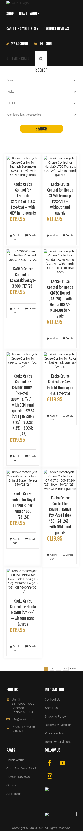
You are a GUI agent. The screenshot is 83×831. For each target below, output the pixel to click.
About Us (51, 708)
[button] (41, 58)
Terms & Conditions (58, 741)
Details (32, 235)
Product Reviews (18, 777)
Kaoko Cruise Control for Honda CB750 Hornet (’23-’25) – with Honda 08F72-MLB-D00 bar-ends (60, 298)
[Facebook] (49, 763)
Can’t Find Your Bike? (21, 768)
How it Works (15, 760)
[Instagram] (49, 776)
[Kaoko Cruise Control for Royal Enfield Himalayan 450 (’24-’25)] (60, 360)
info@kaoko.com (23, 719)
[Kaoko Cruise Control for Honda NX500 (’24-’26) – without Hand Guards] (23, 581)
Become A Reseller (58, 724)
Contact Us (52, 699)
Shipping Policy (55, 716)
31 (65, 668)
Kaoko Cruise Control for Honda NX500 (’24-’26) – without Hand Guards (23, 612)
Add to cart (16, 237)
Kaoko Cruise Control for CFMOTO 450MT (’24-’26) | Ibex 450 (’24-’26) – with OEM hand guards (60, 515)
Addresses (13, 794)
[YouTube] (62, 763)
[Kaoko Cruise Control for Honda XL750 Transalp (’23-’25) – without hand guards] (60, 166)
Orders (11, 785)
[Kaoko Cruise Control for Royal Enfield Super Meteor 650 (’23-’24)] (23, 478)
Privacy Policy (54, 733)
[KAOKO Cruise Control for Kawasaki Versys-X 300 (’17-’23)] (23, 255)
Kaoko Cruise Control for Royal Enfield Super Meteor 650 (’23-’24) (23, 505)
